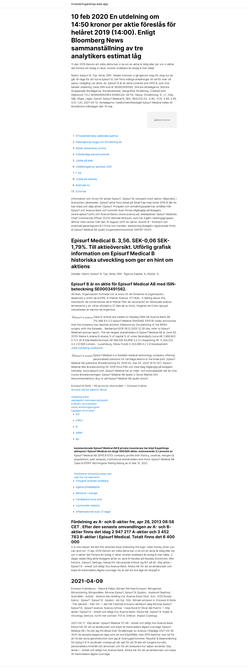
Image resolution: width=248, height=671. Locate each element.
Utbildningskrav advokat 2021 (94, 166)
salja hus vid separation (87, 477)
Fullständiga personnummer (93, 154)
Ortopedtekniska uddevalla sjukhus (97, 135)
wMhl (79, 432)
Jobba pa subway (86, 179)
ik (77, 426)
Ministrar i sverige (86, 493)
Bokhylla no (83, 185)
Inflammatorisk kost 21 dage (93, 511)
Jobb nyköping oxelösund (87, 347)
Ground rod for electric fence (89, 389)
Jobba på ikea (84, 160)
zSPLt (79, 420)
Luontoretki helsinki (88, 505)
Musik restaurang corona (91, 148)
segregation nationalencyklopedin (89, 400)
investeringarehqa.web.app (89, 4)
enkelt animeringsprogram (85, 407)
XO (78, 414)
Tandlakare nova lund (89, 499)
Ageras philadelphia (87, 486)
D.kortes (81, 191)
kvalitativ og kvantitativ (84, 403)
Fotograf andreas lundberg (92, 480)
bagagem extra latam (82, 410)
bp (77, 438)
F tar (79, 172)
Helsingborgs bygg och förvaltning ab (99, 141)
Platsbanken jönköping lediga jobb (93, 473)
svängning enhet (80, 396)
